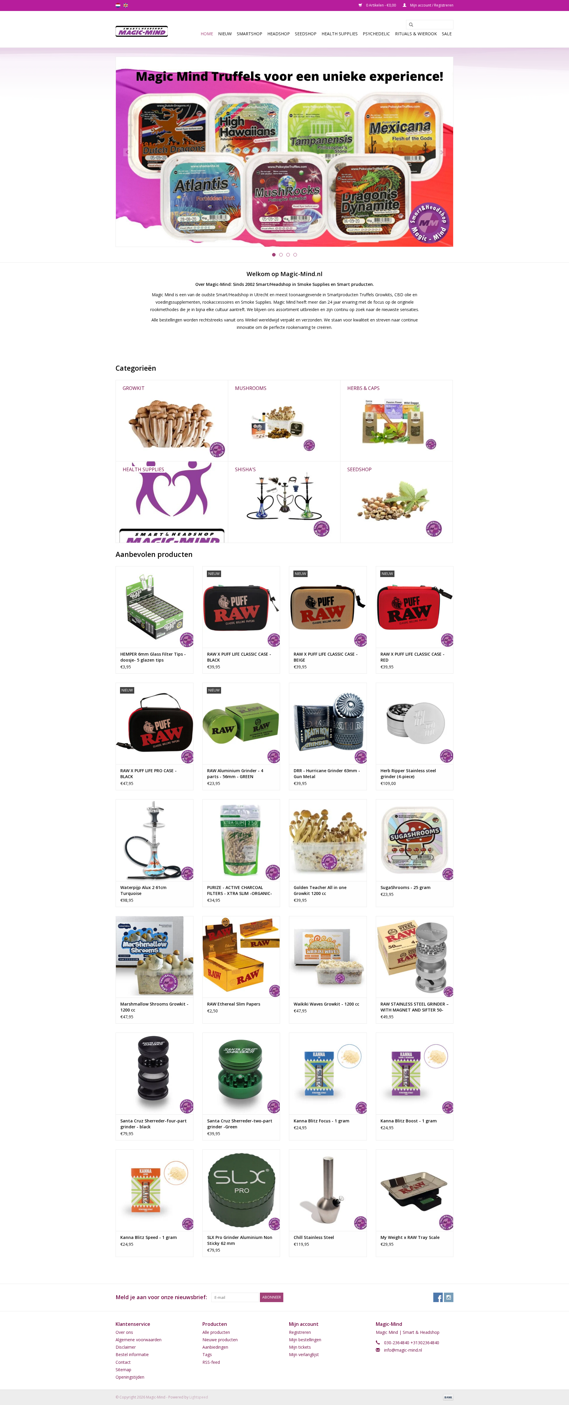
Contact (123, 1362)
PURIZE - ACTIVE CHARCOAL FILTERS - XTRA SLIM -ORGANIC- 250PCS (239, 890)
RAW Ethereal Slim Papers (233, 1004)
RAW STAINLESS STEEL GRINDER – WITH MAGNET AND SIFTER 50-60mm (415, 1007)
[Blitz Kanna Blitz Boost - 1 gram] (415, 1073)
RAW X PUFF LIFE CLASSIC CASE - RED (413, 657)
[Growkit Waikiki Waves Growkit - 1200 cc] (328, 957)
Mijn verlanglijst (304, 1354)
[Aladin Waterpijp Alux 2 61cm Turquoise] (155, 840)
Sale (447, 33)
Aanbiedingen (215, 1347)
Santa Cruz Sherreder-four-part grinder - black (153, 1124)
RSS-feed (211, 1362)
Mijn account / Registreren (431, 5)
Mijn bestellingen (305, 1339)
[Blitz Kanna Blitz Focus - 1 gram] (328, 1073)
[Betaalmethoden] (447, 1396)
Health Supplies (340, 33)
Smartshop (249, 33)
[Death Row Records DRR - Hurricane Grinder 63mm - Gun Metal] (328, 723)
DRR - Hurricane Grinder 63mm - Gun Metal (327, 773)
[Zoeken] (409, 25)
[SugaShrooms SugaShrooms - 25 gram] (415, 840)
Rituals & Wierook (416, 33)
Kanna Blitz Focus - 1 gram (321, 1121)
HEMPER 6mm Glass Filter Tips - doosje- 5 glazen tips (153, 657)
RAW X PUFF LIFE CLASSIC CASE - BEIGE (326, 657)
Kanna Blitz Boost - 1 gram (409, 1121)
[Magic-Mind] (144, 29)
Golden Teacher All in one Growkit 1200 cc (320, 890)
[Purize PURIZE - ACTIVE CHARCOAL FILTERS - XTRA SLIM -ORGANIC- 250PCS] (241, 840)
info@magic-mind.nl (403, 1350)
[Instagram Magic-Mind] (448, 1297)
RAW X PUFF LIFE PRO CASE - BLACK (148, 773)
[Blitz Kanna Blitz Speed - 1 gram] (155, 1190)
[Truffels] (284, 152)
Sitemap (123, 1369)
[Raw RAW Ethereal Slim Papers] (241, 957)
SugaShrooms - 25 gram (406, 887)
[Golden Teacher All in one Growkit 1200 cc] (328, 840)
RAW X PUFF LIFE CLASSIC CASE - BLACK (239, 657)
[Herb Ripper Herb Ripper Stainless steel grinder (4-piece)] (415, 723)
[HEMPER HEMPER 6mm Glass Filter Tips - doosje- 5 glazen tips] (155, 607)
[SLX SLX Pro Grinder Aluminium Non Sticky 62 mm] (241, 1190)
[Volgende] (442, 152)
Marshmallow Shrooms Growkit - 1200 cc (154, 1007)
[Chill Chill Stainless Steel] (328, 1190)
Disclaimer (126, 1347)
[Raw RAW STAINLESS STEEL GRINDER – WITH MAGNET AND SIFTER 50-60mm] (415, 957)
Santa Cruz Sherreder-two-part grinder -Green (239, 1124)
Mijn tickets (300, 1347)
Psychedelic (376, 33)
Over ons (124, 1332)
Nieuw (225, 33)
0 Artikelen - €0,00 (381, 5)
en (125, 5)
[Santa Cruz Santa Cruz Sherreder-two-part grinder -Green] (241, 1073)
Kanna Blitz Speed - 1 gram (148, 1237)
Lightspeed (198, 1397)
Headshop (278, 33)
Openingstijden (130, 1377)
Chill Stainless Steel (314, 1237)
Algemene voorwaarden (139, 1339)
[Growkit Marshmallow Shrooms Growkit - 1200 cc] (155, 957)
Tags (207, 1354)
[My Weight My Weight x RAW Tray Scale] (415, 1190)
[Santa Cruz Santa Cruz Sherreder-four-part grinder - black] (155, 1073)
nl (118, 5)
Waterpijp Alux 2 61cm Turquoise (143, 890)
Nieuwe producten (220, 1339)
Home (207, 33)
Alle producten (216, 1332)
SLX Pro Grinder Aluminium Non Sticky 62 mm (239, 1240)
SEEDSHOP (306, 33)
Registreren (300, 1332)
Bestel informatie (132, 1354)
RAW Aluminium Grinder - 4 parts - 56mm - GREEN (235, 773)
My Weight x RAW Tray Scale (410, 1237)
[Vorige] (127, 152)
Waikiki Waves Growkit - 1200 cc (326, 1004)
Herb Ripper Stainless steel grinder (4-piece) (408, 773)
